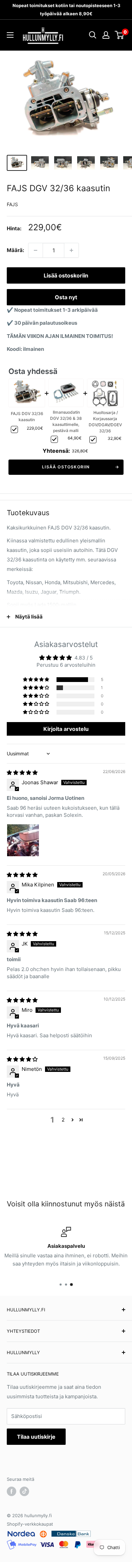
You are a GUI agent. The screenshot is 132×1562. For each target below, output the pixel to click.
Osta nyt (66, 297)
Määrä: (15, 250)
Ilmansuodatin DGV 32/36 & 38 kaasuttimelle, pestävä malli (66, 421)
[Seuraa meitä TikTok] (24, 1491)
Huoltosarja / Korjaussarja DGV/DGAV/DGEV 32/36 (105, 421)
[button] (36, 679)
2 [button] (63, 1119)
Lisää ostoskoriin (66, 275)
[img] (22, 772)
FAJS (12, 204)
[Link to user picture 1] (23, 840)
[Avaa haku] (92, 35)
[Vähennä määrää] (35, 250)
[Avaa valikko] (10, 35)
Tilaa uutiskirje (36, 1436)
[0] (119, 35)
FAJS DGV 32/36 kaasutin (27, 416)
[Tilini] (106, 35)
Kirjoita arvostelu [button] (66, 728)
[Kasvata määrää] (71, 250)
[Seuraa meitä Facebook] (11, 1491)
